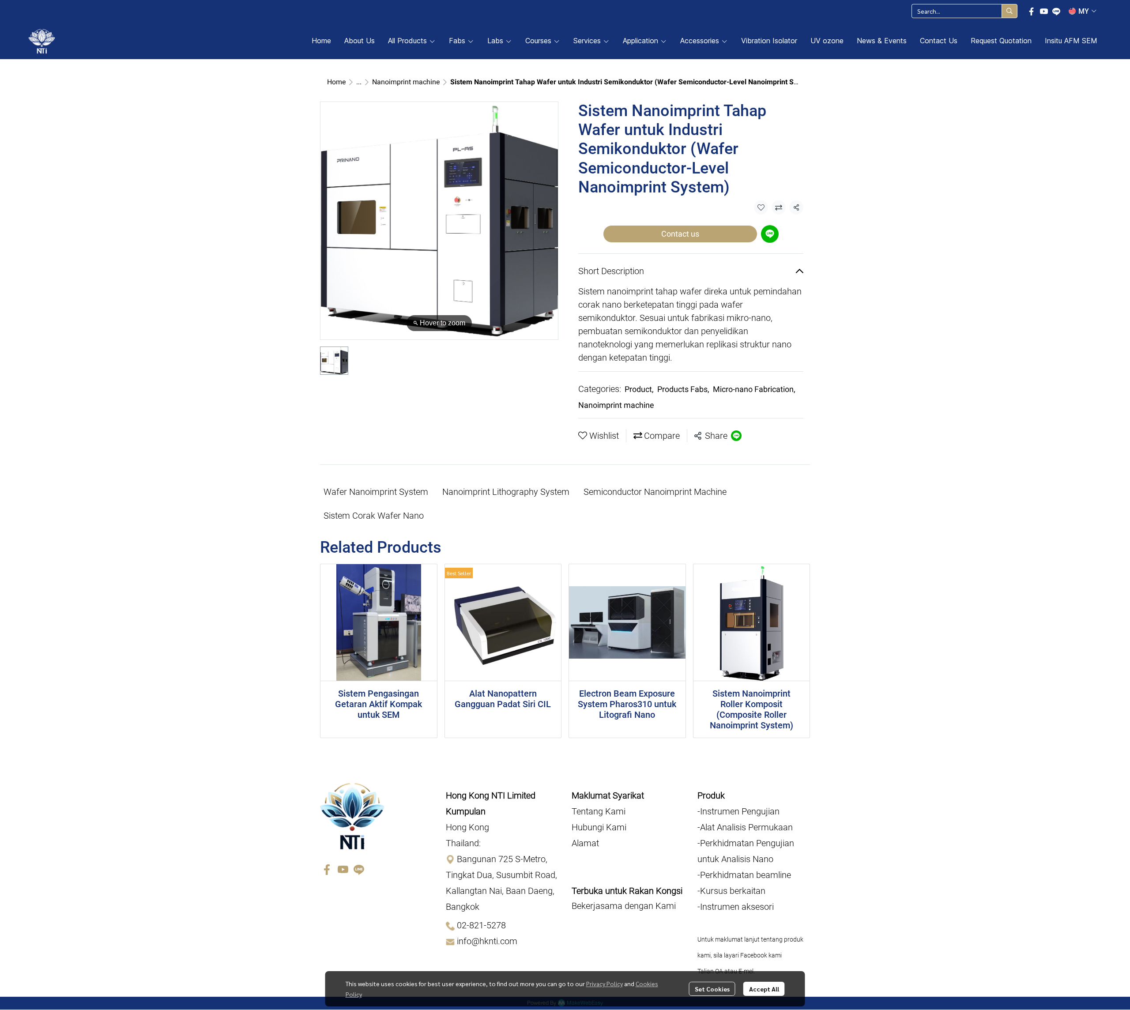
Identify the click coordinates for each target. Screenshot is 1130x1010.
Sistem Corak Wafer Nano (374, 515)
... (359, 82)
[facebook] (1031, 11)
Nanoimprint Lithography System (505, 491)
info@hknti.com (487, 941)
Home (336, 82)
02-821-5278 (481, 925)
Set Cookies (712, 989)
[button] (964, 11)
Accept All (764, 989)
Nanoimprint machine (406, 82)
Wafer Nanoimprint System (376, 491)
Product (639, 389)
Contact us (680, 233)
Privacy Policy (604, 983)
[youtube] (1044, 11)
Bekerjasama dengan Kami (624, 906)
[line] (1056, 11)
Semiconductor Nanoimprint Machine (655, 491)
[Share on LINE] (736, 435)
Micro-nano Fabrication (754, 389)
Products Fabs (683, 389)
